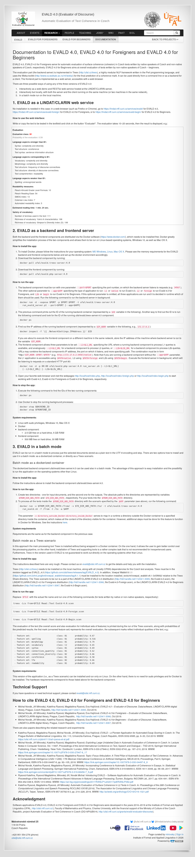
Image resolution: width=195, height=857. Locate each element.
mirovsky (170, 834)
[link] (71, 572)
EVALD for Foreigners (43, 39)
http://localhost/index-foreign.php (117, 375)
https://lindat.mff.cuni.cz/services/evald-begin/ (118, 112)
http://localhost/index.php (87, 375)
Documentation (105, 39)
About (21, 32)
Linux (110, 251)
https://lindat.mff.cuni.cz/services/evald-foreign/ (36, 112)
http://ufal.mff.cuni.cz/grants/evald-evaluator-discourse (126, 811)
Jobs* (99, 32)
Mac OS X (119, 251)
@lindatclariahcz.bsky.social (169, 821)
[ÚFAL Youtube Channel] (171, 827)
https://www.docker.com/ (113, 236)
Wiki (110, 32)
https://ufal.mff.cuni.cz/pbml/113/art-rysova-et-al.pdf (43, 739)
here (65, 522)
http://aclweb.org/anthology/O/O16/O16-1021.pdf (124, 791)
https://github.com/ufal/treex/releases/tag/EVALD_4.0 (71, 572)
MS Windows (99, 251)
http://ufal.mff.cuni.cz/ (42, 808)
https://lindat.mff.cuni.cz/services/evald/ (123, 108)
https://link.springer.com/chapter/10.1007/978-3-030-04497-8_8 (116, 762)
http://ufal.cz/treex (88, 72)
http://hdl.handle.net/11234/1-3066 (86, 582)
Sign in (179, 834)
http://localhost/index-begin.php (153, 375)
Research (51, 32)
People (69, 32)
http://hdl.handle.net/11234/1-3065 (132, 578)
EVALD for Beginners (77, 39)
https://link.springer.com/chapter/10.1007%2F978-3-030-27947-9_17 (52, 752)
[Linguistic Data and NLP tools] (117, 827)
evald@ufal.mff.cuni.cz (94, 564)
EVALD (18, 39)
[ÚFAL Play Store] (180, 827)
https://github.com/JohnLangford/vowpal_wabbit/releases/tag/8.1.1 (46, 575)
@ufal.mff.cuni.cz (142, 821)
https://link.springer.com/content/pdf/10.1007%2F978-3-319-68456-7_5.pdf (55, 772)
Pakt (121, 32)
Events (34, 32)
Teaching (85, 32)
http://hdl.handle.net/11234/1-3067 (42, 585)
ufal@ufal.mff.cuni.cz (22, 837)
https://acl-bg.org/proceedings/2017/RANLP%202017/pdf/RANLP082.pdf (96, 781)
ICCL (132, 32)
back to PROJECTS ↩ (165, 39)
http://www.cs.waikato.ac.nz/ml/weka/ (54, 75)
